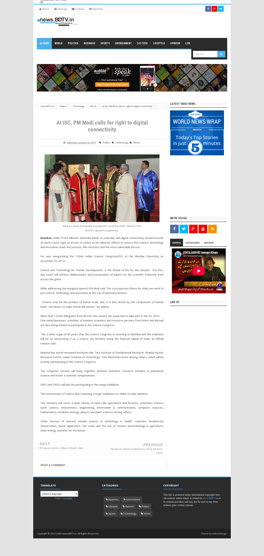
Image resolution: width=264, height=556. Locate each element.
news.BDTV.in (210, 498)
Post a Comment (53, 465)
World (136, 142)
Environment (133, 499)
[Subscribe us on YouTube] (203, 229)
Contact (79, 9)
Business (113, 499)
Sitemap (62, 9)
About (45, 9)
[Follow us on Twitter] (221, 9)
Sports (112, 513)
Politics (106, 142)
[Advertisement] (161, 25)
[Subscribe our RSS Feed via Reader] (212, 229)
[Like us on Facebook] (174, 229)
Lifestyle (113, 506)
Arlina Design (219, 533)
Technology (121, 142)
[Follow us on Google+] (214, 9)
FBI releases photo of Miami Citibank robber (62, 448)
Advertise (97, 9)
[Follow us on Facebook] (208, 9)
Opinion (129, 506)
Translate (67, 498)
